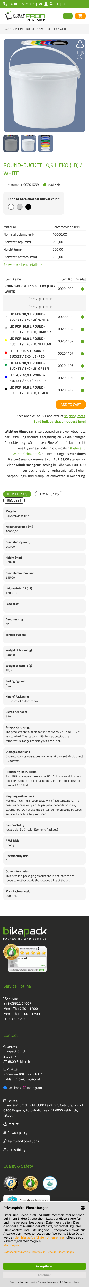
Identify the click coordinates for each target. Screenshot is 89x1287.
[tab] (17, 494)
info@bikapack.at (27, 1079)
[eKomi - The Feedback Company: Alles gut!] (25, 958)
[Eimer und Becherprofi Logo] (25, 16)
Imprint (13, 1123)
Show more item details (21, 264)
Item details (17, 494)
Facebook (14, 1087)
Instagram (34, 1087)
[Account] (46, 4)
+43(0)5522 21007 (17, 1003)
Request (14, 500)
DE (57, 4)
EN (63, 4)
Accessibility (15, 1149)
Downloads (49, 494)
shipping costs (74, 415)
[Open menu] (68, 16)
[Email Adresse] (40, 4)
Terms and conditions (23, 1141)
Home (7, 29)
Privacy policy (16, 1132)
